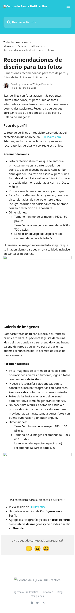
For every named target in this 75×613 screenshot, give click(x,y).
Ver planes (37, 596)
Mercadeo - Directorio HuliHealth (22, 46)
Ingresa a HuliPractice (25, 592)
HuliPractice (38, 507)
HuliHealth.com (50, 137)
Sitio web (48, 592)
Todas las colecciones (15, 42)
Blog (60, 592)
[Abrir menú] (68, 6)
